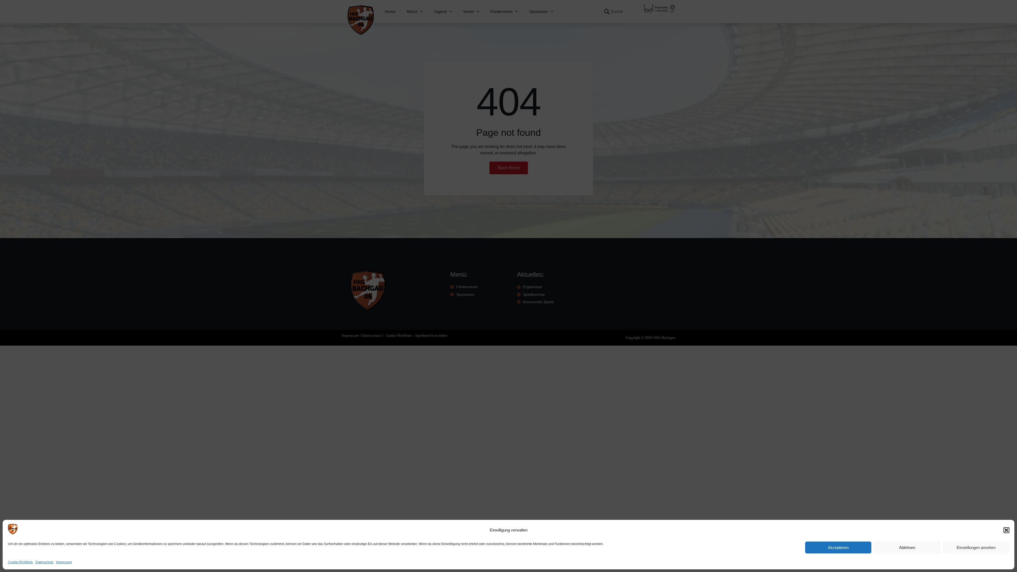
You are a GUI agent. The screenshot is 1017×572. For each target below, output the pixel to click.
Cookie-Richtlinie (20, 562)
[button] (1006, 530)
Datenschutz (44, 562)
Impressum (64, 562)
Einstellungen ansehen (976, 547)
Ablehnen (907, 547)
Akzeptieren (838, 547)
